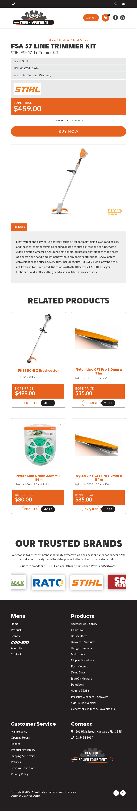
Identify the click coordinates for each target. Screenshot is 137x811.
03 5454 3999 (84, 737)
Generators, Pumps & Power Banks (93, 709)
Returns (16, 762)
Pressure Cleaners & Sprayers (89, 697)
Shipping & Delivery (23, 756)
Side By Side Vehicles (84, 703)
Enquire (31, 402)
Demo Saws (78, 672)
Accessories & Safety (84, 624)
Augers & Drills (80, 690)
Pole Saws (77, 684)
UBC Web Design (31, 795)
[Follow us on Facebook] (115, 18)
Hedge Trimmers (81, 648)
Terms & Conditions (23, 768)
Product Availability (23, 750)
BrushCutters (80, 40)
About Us (16, 648)
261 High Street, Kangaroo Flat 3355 (98, 731)
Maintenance (19, 731)
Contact (16, 654)
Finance (15, 743)
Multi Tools (78, 654)
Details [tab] (19, 227)
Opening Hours (20, 737)
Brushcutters (79, 636)
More (47, 402)
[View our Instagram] (122, 18)
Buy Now (69, 131)
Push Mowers (79, 666)
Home (52, 40)
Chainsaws (78, 630)
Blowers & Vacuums (83, 642)
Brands (15, 636)
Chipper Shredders (82, 660)
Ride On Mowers (81, 678)
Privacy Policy (20, 774)
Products (64, 40)
